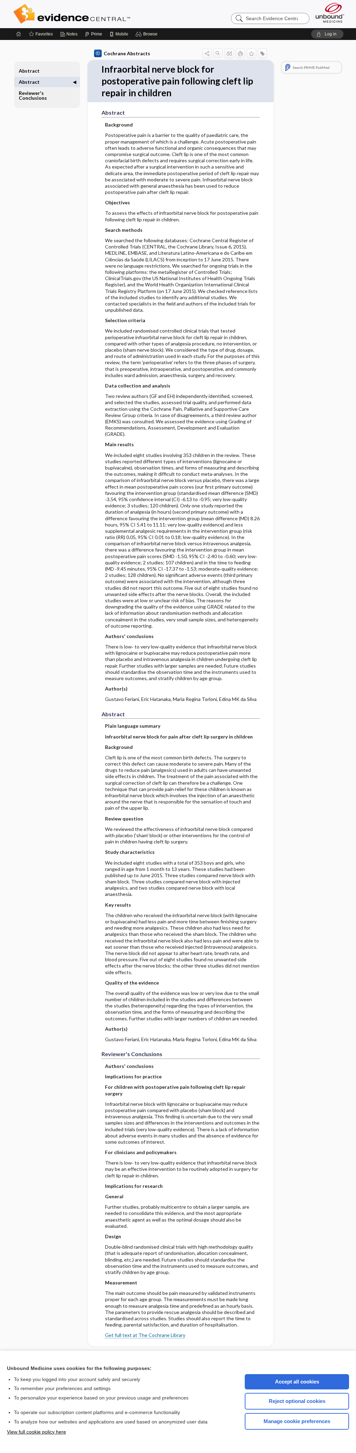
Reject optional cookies (297, 1401)
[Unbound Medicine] (330, 13)
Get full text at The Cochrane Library (145, 1335)
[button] (148, 34)
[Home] (18, 34)
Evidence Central (99, 13)
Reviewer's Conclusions (33, 95)
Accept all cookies (297, 1382)
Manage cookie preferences (297, 1421)
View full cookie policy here (36, 1432)
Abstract (29, 71)
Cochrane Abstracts (127, 53)
